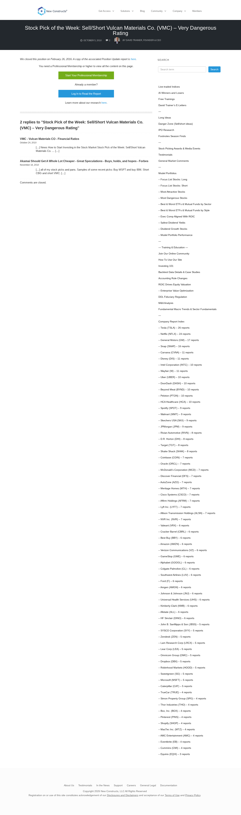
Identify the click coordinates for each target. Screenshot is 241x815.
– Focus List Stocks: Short (173, 185)
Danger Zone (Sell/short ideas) (175, 124)
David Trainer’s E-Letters (172, 105)
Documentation (168, 785)
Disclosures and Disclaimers (122, 795)
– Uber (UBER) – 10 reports (173, 377)
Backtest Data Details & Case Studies (179, 272)
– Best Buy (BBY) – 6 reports (174, 538)
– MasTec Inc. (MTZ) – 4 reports (176, 729)
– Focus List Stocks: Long (172, 179)
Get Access (105, 11)
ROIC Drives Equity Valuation (174, 284)
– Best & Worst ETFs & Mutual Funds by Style (184, 210)
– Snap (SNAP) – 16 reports (174, 346)
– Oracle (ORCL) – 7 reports (174, 463)
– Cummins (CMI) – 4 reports (174, 748)
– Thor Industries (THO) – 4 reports (178, 704)
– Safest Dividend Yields (171, 222)
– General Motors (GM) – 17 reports (178, 340)
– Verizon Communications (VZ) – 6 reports (182, 550)
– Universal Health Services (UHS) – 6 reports (184, 599)
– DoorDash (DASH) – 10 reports (176, 383)
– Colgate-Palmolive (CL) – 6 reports (178, 568)
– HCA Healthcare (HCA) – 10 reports (179, 402)
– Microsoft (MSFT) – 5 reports (175, 680)
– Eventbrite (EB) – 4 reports (174, 741)
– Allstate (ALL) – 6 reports (173, 612)
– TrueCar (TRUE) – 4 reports (175, 692)
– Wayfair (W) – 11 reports (173, 371)
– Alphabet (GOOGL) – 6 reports (176, 562)
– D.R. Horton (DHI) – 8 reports (175, 439)
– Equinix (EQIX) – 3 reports (174, 754)
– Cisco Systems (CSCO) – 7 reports (178, 494)
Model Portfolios (167, 173)
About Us (69, 785)
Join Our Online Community (173, 253)
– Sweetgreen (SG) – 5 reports (175, 674)
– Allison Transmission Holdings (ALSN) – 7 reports (186, 513)
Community (157, 11)
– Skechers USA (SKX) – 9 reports (177, 420)
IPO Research (166, 130)
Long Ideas (164, 117)
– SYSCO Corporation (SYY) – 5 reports (180, 630)
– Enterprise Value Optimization (176, 290)
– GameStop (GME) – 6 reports (176, 556)
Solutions (125, 11)
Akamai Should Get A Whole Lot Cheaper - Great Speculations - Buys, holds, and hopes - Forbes (84, 161)
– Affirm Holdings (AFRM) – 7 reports (179, 500)
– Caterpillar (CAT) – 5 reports (175, 686)
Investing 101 (165, 266)
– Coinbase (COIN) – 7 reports (175, 457)
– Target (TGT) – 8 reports (173, 445)
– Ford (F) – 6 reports (170, 581)
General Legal (148, 785)
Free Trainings (166, 99)
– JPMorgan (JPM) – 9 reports (175, 426)
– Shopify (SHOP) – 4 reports (174, 723)
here (104, 102)
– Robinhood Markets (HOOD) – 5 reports (181, 667)
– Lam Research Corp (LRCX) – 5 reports (181, 643)
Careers (131, 785)
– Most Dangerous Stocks (172, 198)
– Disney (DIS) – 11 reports (173, 358)
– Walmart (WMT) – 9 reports (174, 414)
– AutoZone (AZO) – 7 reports (175, 482)
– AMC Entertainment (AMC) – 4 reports (180, 735)
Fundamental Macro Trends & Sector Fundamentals (187, 309)
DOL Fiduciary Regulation (172, 297)
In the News (103, 785)
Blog (142, 11)
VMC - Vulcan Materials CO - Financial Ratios (49, 138)
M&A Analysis (165, 303)
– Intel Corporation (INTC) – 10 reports (180, 365)
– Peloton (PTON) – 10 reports (175, 395)
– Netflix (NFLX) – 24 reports (174, 334)
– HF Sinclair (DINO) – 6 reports (176, 618)
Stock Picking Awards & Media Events (179, 148)
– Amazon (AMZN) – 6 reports (175, 544)
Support (118, 785)
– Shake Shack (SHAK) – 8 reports (177, 451)
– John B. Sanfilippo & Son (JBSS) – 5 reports (183, 624)
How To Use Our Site (170, 259)
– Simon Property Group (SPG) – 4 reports (182, 698)
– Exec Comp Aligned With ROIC (176, 216)
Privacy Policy (192, 795)
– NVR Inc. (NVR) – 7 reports (174, 519)
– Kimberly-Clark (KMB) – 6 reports (178, 606)
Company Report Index (171, 321)
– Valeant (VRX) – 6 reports (173, 525)
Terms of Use (172, 795)
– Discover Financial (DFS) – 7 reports (179, 476)
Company (177, 11)
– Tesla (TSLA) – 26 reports (173, 327)
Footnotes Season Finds (172, 136)
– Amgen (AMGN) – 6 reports (174, 587)
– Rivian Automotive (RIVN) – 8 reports (180, 433)
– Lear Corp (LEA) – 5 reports (175, 649)
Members (197, 11)
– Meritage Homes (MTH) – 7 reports (179, 488)
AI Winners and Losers (171, 93)
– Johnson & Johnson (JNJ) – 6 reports (180, 593)
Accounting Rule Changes (172, 278)
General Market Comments (173, 161)
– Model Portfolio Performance (175, 235)
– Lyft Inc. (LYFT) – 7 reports (174, 507)
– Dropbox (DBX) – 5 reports (174, 661)
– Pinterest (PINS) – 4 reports (174, 717)
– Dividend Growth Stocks (172, 229)
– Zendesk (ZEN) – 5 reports (174, 636)
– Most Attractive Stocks (171, 192)
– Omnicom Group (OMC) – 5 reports (179, 655)
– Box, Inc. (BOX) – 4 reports (174, 711)
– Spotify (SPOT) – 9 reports (174, 408)
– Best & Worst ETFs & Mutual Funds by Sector (184, 204)
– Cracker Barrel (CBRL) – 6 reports (178, 531)
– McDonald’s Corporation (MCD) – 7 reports (183, 470)
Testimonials (165, 154)
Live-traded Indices (169, 86)
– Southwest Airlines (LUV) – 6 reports (179, 575)
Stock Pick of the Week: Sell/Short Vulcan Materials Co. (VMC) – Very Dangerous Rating (120, 30)
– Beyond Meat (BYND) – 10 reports (178, 389)
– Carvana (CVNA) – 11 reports (175, 352)
